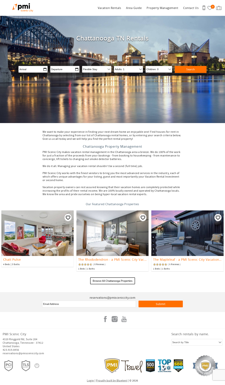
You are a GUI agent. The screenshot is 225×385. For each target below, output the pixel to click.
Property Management (162, 8)
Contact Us (191, 8)
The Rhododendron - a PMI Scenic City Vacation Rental (112, 259)
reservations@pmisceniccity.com (23, 353)
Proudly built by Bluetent (111, 380)
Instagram (114, 319)
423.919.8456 (11, 350)
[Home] (24, 8)
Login (90, 380)
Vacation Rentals (109, 8)
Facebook (105, 319)
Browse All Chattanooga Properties (113, 280)
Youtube (123, 319)
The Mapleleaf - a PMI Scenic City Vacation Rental (187, 259)
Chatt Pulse (12, 259)
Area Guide (134, 8)
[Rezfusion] (36, 365)
